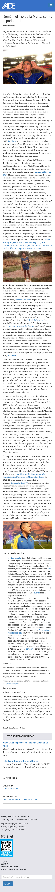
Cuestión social (11, 788)
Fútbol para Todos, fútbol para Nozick (20, 761)
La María (12, 141)
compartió (30, 648)
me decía (12, 355)
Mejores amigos (10, 684)
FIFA (5, 799)
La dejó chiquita (14, 558)
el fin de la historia (34, 320)
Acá (49, 568)
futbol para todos (17, 799)
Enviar (7, 883)
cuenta (37, 592)
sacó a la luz (30, 651)
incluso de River (22, 299)
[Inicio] (8, 6)
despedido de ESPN (19, 483)
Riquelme (32, 799)
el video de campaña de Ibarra (19, 326)
